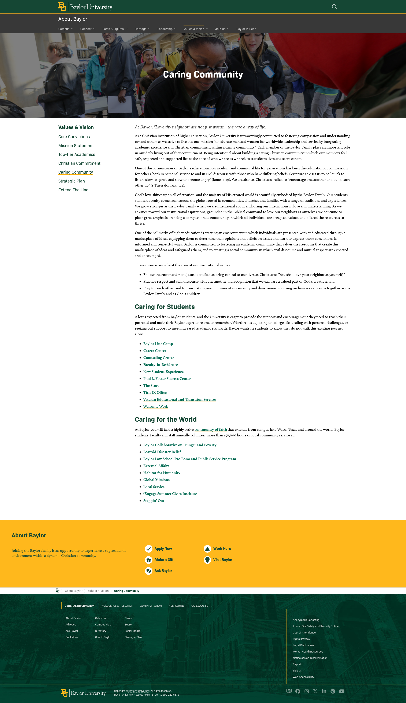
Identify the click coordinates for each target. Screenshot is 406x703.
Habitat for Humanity (161, 472)
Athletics (71, 624)
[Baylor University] (84, 6)
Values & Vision (194, 29)
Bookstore (72, 637)
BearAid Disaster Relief (162, 452)
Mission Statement (76, 145)
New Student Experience (163, 371)
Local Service (154, 486)
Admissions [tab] (176, 605)
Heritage (141, 29)
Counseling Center (158, 357)
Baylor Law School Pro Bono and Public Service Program (189, 458)
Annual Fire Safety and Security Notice (316, 626)
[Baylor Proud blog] (288, 693)
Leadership (165, 29)
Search (129, 624)
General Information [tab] (80, 605)
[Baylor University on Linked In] (323, 693)
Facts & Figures (113, 29)
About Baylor (72, 18)
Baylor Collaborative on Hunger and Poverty (180, 445)
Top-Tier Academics (76, 154)
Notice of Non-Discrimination (310, 657)
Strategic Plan (71, 181)
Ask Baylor (72, 630)
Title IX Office (155, 392)
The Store (151, 385)
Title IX (297, 670)
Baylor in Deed (246, 29)
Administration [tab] (151, 605)
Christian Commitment (79, 163)
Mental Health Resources (308, 651)
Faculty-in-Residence (160, 364)
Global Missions (156, 479)
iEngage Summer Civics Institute (170, 493)
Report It (298, 664)
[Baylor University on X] (314, 693)
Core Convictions (74, 136)
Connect (86, 29)
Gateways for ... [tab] (202, 605)
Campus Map (103, 624)
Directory (100, 630)
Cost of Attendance (304, 632)
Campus (63, 29)
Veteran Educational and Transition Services (179, 399)
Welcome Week (155, 406)
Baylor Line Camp (158, 343)
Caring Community (75, 172)
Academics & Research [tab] (117, 605)
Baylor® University (138, 690)
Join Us (220, 29)
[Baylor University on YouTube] (341, 693)
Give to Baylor (103, 637)
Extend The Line (73, 189)
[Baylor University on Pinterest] (332, 693)
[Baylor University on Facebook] (297, 693)
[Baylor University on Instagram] (306, 693)
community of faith (211, 429)
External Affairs (156, 465)
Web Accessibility (303, 676)
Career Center (154, 350)
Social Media (132, 630)
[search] (335, 6)
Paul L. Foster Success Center (167, 378)
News (128, 618)
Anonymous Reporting (306, 619)
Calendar (100, 618)
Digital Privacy (301, 638)
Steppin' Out (153, 500)
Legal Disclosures (303, 645)
